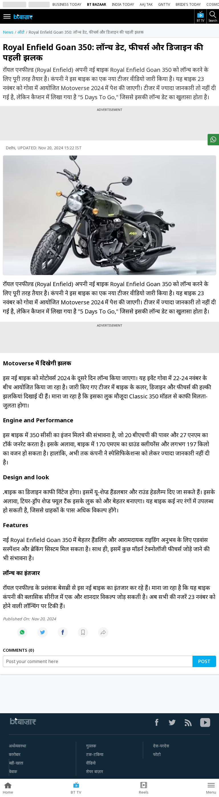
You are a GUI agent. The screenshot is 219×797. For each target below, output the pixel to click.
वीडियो (91, 763)
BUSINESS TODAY (66, 4)
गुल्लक (91, 746)
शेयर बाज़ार (94, 771)
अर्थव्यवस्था (17, 746)
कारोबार (15, 754)
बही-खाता (16, 763)
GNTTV (164, 4)
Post (204, 661)
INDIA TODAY (123, 4)
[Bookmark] (83, 635)
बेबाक (13, 771)
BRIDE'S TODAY (188, 4)
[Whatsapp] (22, 635)
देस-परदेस (161, 746)
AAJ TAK (146, 4)
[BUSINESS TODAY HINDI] (23, 16)
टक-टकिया (94, 754)
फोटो (157, 754)
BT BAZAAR (96, 4)
